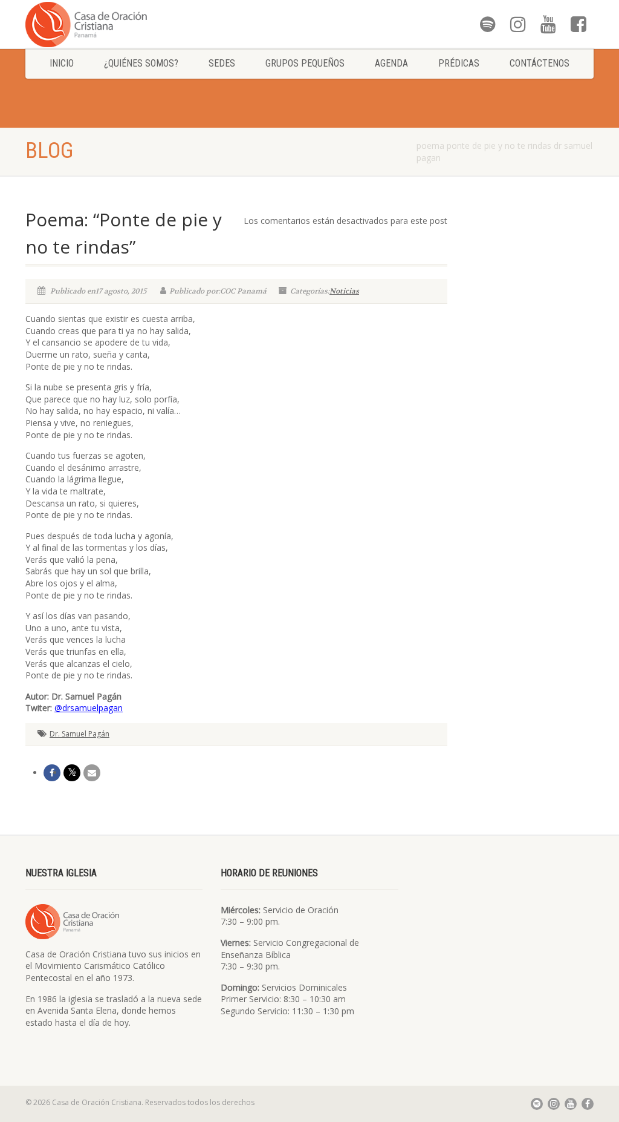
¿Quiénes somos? (141, 63)
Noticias (344, 291)
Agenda (391, 63)
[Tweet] (71, 772)
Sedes (222, 63)
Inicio (62, 63)
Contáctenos (539, 63)
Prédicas (458, 63)
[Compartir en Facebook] (52, 772)
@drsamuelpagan (88, 708)
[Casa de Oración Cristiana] (114, 24)
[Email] (91, 772)
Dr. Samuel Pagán (79, 734)
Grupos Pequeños (305, 63)
